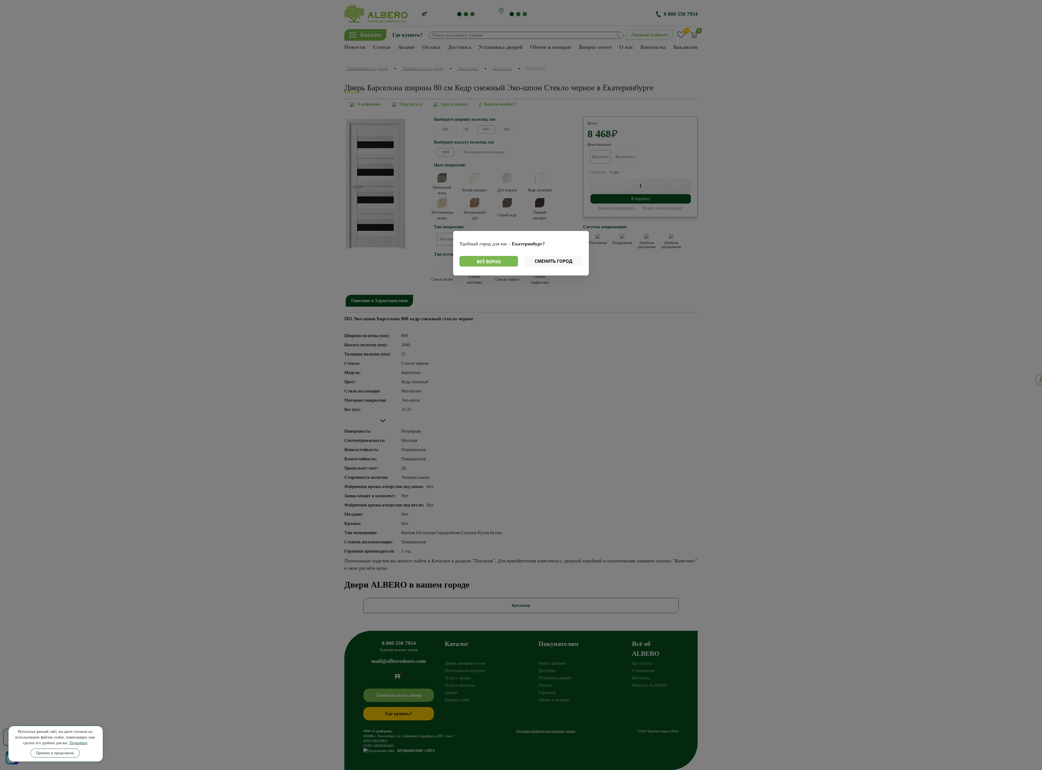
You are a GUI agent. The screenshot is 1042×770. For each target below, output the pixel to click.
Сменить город (553, 261)
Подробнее (78, 743)
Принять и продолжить (55, 753)
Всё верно (489, 262)
